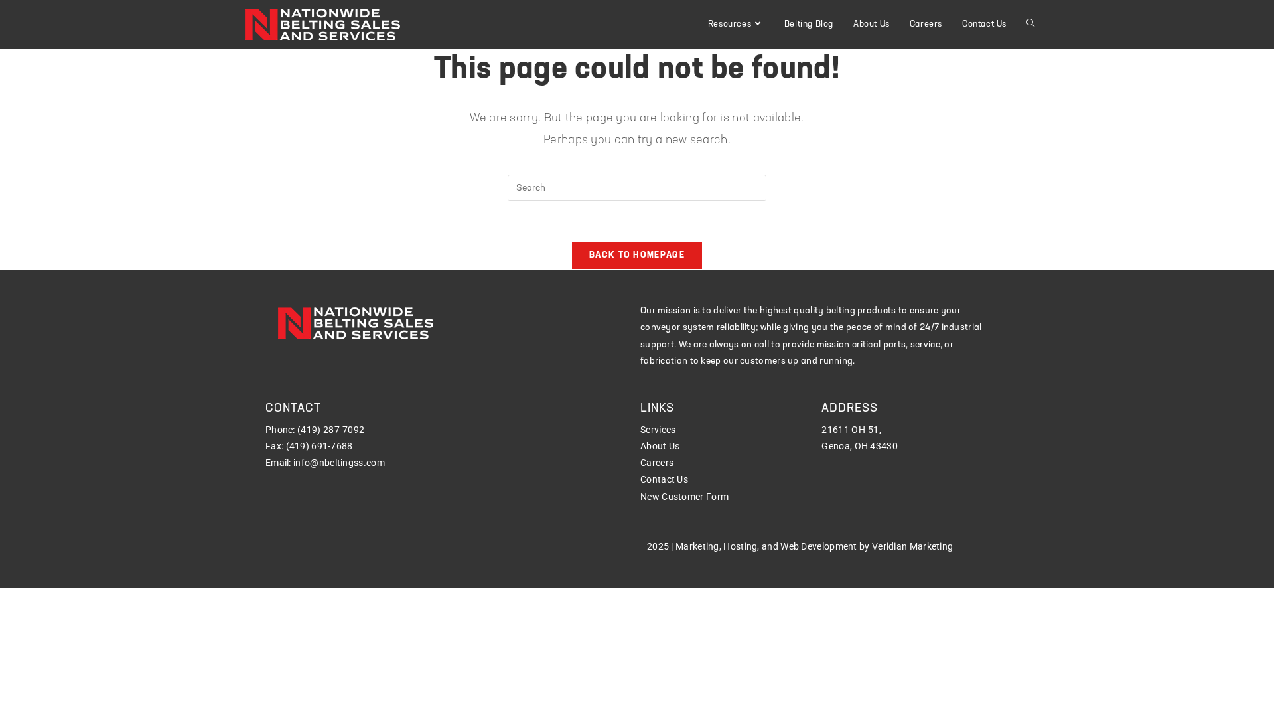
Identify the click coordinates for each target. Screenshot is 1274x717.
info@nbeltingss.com (339, 462)
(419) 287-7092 (330, 429)
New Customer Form (684, 496)
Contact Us (664, 479)
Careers (656, 462)
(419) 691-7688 (319, 446)
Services (657, 429)
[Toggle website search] (1031, 24)
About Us (659, 446)
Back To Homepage (637, 255)
